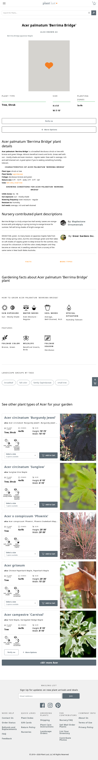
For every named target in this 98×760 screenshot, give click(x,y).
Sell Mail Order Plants (67, 725)
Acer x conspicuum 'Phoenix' (26, 516)
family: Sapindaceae (42, 382)
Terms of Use (85, 722)
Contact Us (8, 718)
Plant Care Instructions (47, 725)
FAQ (4, 734)
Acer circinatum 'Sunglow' (24, 467)
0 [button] (94, 2)
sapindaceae (18, 174)
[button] (89, 13)
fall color (10, 183)
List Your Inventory (65, 732)
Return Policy (28, 727)
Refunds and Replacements (9, 728)
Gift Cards (26, 722)
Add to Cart (50, 455)
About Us (83, 718)
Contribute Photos (65, 739)
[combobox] (20, 455)
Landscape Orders (46, 732)
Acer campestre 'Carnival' (24, 614)
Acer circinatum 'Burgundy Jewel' (30, 417)
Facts (28, 262)
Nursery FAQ (66, 720)
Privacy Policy (86, 727)
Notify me (49, 121)
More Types (66, 262)
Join (71, 696)
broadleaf (8, 382)
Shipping (45, 720)
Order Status (9, 722)
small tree (18, 183)
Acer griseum (14, 565)
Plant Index (27, 718)
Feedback (7, 738)
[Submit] (93, 12)
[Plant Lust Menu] (4, 3)
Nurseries (26, 732)
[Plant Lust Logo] (50, 3)
